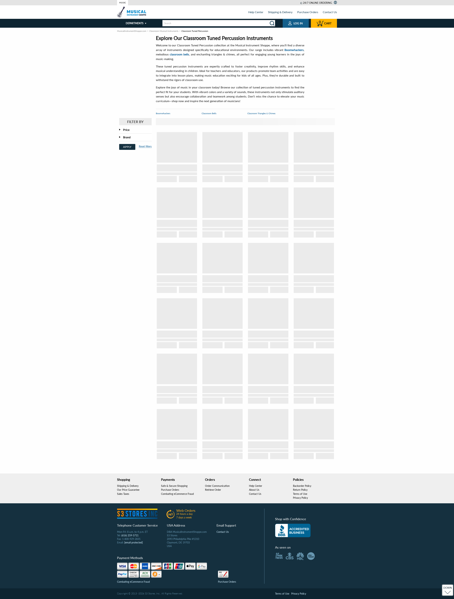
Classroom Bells (209, 113)
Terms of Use (300, 493)
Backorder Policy (302, 485)
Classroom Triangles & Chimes (261, 113)
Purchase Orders (307, 12)
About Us (254, 489)
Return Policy (300, 489)
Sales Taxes (123, 493)
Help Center (255, 12)
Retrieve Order (213, 489)
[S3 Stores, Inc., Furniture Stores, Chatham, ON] (293, 530)
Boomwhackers (294, 49)
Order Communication (217, 485)
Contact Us (330, 12)
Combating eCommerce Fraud (177, 493)
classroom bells (179, 54)
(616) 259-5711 (130, 535)
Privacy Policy (300, 497)
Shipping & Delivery (280, 12)
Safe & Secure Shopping (174, 485)
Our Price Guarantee (128, 489)
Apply (127, 146)
